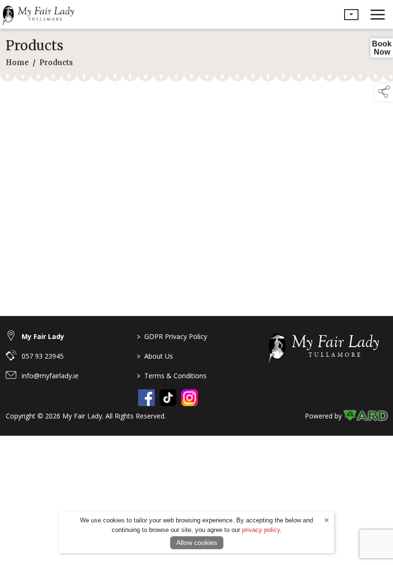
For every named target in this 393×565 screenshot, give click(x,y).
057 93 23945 (43, 356)
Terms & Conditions (172, 375)
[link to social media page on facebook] (146, 397)
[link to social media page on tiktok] (168, 397)
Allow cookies (196, 542)
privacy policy (261, 529)
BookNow (382, 48)
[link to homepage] (40, 14)
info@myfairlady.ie (50, 375)
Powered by (323, 415)
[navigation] (377, 14)
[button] (351, 14)
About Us (155, 356)
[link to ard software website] (365, 415)
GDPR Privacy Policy (172, 336)
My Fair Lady (43, 336)
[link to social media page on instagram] (189, 397)
